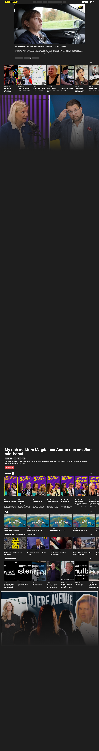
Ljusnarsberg (28, 58)
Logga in (85, 2)
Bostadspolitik (19, 58)
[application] (49, 24)
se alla (92, 62)
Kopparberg (35, 58)
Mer (64, 2)
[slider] (49, 43)
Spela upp (10, 467)
